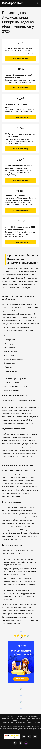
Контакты (37, 723)
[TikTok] (20, 743)
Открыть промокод (20, 58)
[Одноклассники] (15, 743)
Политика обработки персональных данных (16, 723)
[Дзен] (26, 743)
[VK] (24, 736)
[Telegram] (29, 736)
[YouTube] (35, 736)
